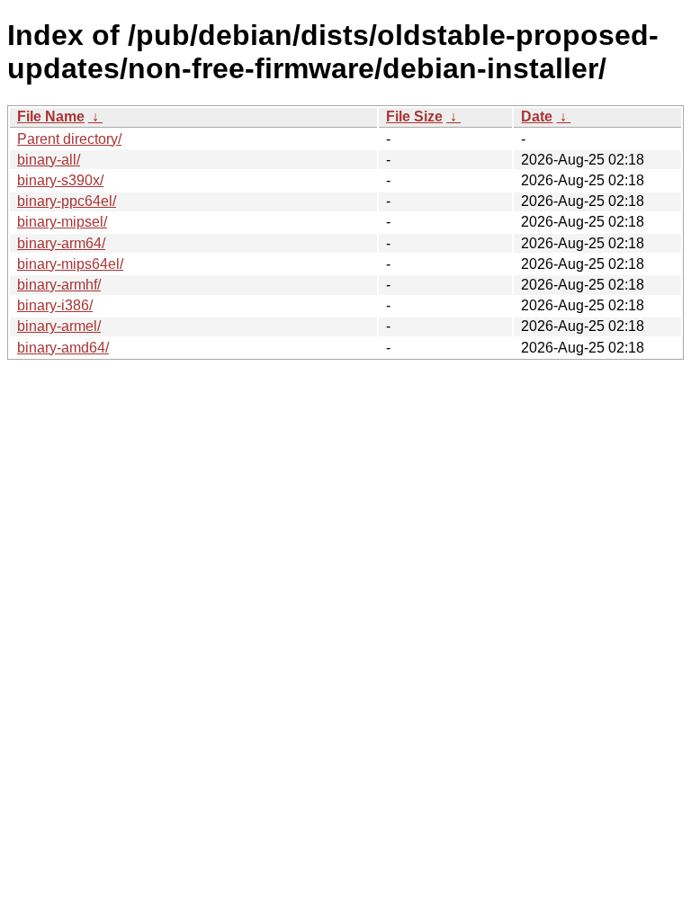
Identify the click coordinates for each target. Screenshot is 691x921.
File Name (51, 116)
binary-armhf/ (59, 284)
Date (536, 116)
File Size (414, 116)
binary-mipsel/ (62, 221)
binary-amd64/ (63, 347)
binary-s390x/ (60, 180)
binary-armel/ (59, 326)
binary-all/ (48, 159)
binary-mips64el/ (70, 264)
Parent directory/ (69, 139)
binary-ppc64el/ (66, 201)
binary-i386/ (55, 305)
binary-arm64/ (61, 243)
